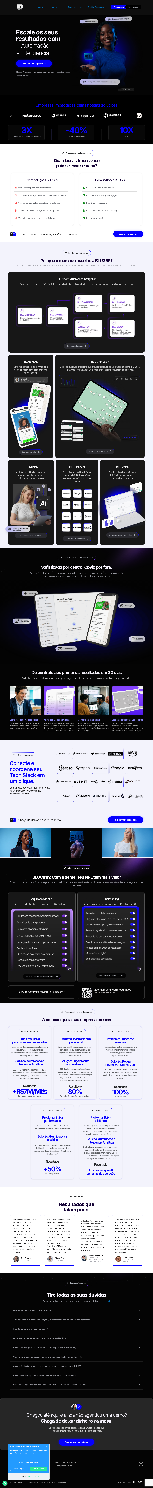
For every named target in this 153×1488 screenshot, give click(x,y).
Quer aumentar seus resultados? (113, 989)
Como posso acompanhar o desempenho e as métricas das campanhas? (46, 1375)
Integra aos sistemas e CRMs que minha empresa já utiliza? (40, 1338)
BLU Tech (39, 7)
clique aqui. (105, 1301)
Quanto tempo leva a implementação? (30, 1329)
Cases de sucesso (75, 7)
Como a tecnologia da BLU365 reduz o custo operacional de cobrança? (45, 1347)
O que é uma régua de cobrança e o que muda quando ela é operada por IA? (47, 1357)
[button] (76, 1310)
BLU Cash (55, 7)
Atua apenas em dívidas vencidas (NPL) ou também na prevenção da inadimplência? (51, 1319)
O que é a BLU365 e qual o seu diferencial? (32, 1310)
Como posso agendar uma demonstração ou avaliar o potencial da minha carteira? (51, 1385)
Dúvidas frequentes (96, 7)
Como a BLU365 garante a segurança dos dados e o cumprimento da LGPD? (47, 1366)
